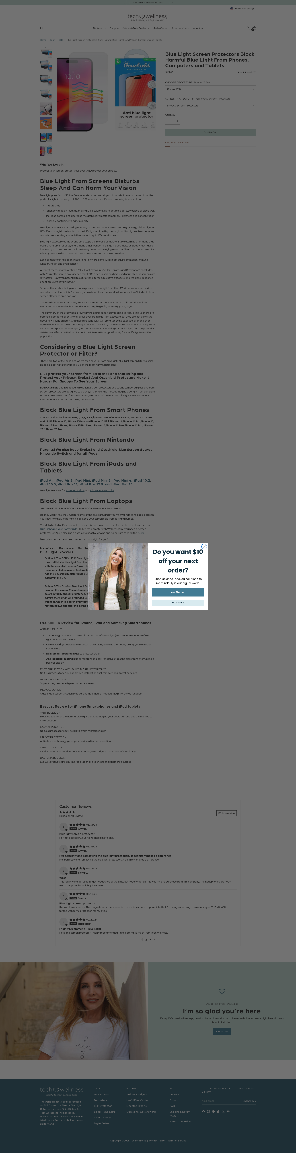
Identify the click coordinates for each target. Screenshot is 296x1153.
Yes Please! (178, 592)
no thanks (178, 602)
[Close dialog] (204, 546)
